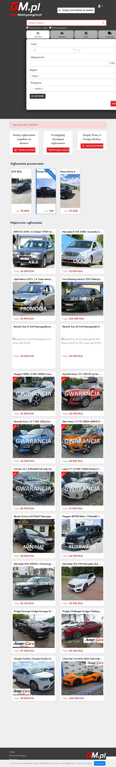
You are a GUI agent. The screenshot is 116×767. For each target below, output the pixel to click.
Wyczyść (39, 96)
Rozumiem (99, 763)
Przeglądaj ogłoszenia (59, 150)
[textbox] (53, 50)
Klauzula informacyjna (17, 755)
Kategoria (36, 82)
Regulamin (13, 759)
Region (33, 70)
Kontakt (12, 751)
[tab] (38, 34)
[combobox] (53, 50)
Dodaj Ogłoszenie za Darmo (77, 10)
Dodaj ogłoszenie (26, 150)
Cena (33, 44)
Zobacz (21, 191)
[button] (100, 6)
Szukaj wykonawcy (94, 145)
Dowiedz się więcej (83, 763)
